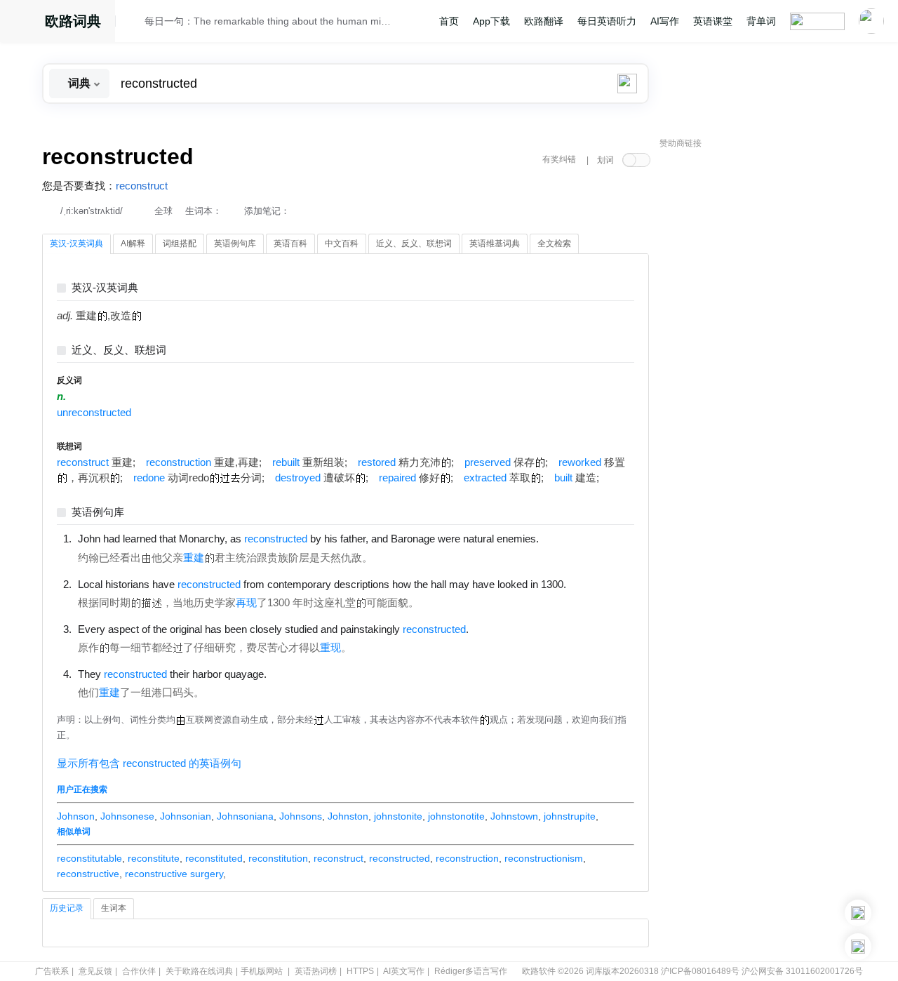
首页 (449, 21)
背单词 (761, 21)
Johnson (76, 816)
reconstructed (399, 858)
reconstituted (214, 858)
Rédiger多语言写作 (470, 971)
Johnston (348, 816)
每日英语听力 (606, 21)
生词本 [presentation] (113, 908)
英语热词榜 (316, 971)
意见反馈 (95, 971)
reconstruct (142, 186)
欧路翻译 (543, 21)
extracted (485, 477)
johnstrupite (570, 816)
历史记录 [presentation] (66, 908)
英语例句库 (98, 512)
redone (149, 477)
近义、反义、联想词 (119, 350)
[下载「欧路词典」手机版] (858, 913)
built (563, 477)
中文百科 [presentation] (341, 243)
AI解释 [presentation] (133, 243)
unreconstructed (94, 412)
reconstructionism (543, 858)
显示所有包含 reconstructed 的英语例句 (149, 763)
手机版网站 (262, 971)
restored (377, 462)
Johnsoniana (245, 816)
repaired (397, 477)
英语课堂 (712, 21)
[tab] (76, 244)
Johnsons (300, 816)
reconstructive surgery (174, 873)
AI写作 (664, 21)
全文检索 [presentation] (554, 243)
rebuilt (286, 462)
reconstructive (88, 873)
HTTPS (360, 971)
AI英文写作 (403, 971)
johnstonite (398, 816)
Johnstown (514, 816)
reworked (579, 462)
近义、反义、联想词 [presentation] (414, 243)
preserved (487, 462)
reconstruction (178, 462)
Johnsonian (185, 816)
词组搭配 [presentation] (179, 243)
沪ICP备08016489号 (700, 971)
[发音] (134, 23)
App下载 (491, 21)
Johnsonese (127, 816)
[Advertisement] (764, 368)
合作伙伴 (139, 971)
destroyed (298, 477)
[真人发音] (562, 538)
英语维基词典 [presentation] (494, 243)
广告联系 (52, 971)
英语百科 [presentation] (290, 243)
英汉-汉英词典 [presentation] (76, 243)
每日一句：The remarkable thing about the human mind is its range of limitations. (268, 21)
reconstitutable (89, 858)
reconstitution (278, 858)
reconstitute (154, 858)
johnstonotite (456, 816)
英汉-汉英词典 (105, 288)
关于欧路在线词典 (199, 971)
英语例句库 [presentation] (235, 243)
